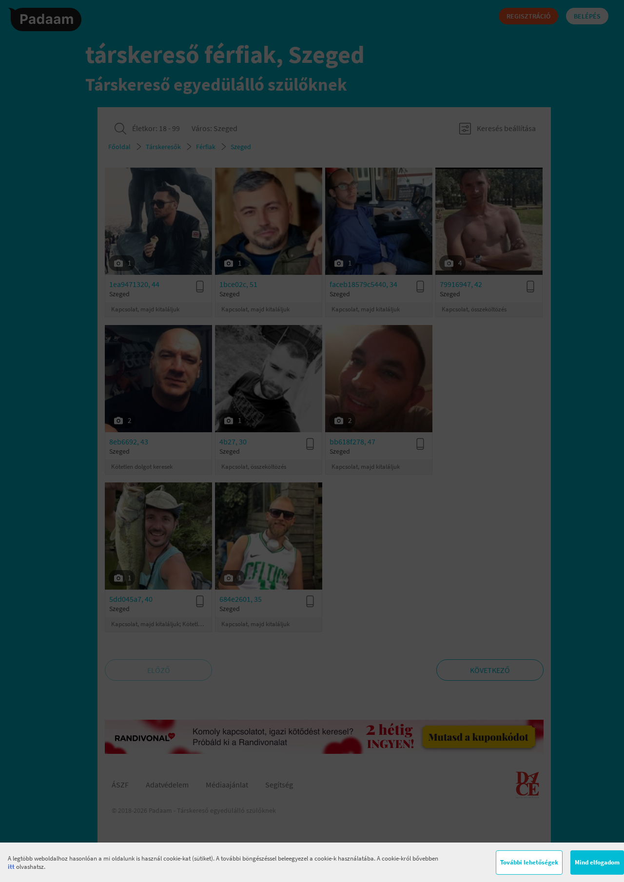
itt (11, 867)
